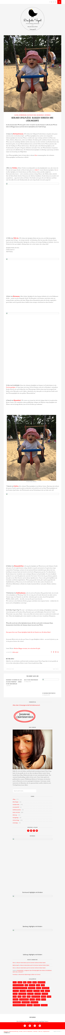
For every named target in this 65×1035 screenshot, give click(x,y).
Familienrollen (16, 804)
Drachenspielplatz (10, 387)
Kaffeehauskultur (17, 809)
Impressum (6, 1031)
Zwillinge (29, 1005)
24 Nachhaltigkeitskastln (48, 693)
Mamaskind (17, 400)
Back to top (57, 1031)
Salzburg (15, 999)
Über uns (40, 1031)
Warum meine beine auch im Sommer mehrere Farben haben (31, 962)
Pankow (43, 996)
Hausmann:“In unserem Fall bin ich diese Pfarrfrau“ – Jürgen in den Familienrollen (14, 681)
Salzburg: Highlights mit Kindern (32, 954)
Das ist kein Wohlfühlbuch (31, 679)
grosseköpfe (45, 988)
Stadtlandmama (20, 593)
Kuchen (47, 990)
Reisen (49, 996)
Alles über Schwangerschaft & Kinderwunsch (26, 705)
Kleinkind (29, 990)
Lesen (14, 996)
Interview (15, 990)
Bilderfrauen (41, 982)
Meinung (15, 815)
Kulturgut (30, 993)
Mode (28, 996)
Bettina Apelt (15, 652)
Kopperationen (46, 1031)
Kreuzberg (36, 990)
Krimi (42, 990)
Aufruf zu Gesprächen (27, 1031)
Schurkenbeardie (24, 999)
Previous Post (10, 669)
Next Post (55, 669)
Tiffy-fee (15, 238)
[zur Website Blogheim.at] (7, 1032)
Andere (20, 982)
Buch (26, 985)
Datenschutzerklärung (13, 1031)
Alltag (16, 115)
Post (36, 155)
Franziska (15, 974)
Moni (14, 962)
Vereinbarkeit (16, 1002)
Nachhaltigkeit (36, 996)
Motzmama (16, 296)
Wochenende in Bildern (19, 1005)
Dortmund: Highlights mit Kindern (32, 892)
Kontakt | (21, 1031)
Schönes (32, 999)
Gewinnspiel (32, 988)
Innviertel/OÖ (16, 807)
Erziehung (32, 985)
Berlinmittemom (18, 134)
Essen (38, 985)
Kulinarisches (22, 993)
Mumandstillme (19, 566)
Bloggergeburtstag (18, 985)
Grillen (38, 988)
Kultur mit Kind (31, 115)
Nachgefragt (40, 115)
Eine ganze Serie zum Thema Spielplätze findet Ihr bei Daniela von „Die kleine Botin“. (28, 632)
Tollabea (14, 168)
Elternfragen (23, 115)
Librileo (16, 486)
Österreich (36, 1005)
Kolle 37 (37, 170)
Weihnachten (34, 1002)
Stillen (38, 999)
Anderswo (35, 1031)
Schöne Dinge (16, 820)
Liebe (24, 996)
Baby (25, 982)
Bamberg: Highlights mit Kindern (32, 926)
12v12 (14, 982)
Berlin (29, 982)
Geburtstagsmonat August (20, 988)
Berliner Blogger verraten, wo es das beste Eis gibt (27, 648)
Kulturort (37, 993)
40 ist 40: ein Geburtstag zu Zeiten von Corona (29, 974)
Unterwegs (48, 115)
